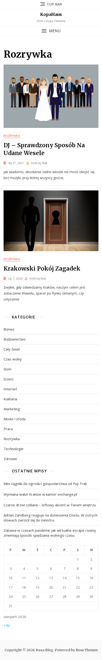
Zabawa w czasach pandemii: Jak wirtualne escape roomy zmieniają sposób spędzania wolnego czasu (50, 533)
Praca (8, 428)
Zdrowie (10, 458)
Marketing (12, 408)
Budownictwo (15, 339)
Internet (10, 389)
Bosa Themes (87, 650)
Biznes (9, 329)
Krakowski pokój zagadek (42, 268)
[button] (51, 31)
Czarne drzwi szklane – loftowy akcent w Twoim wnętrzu (50, 505)
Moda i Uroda (15, 418)
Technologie (13, 448)
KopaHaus (51, 14)
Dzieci (8, 379)
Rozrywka (12, 136)
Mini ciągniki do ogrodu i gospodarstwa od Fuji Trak (45, 483)
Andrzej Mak (39, 163)
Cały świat (12, 349)
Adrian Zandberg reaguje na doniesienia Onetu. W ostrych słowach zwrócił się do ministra (50, 517)
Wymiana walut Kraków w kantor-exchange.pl (40, 494)
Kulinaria (10, 399)
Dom (7, 369)
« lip (7, 625)
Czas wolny (13, 359)
